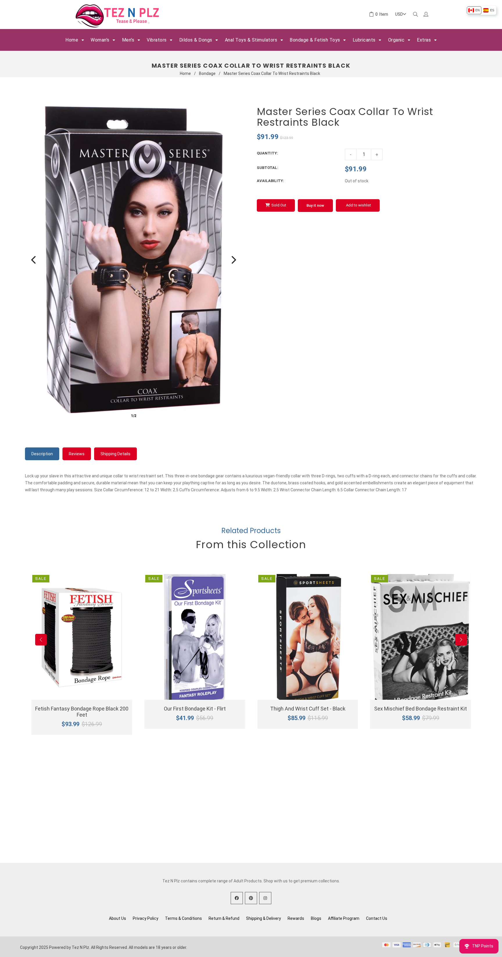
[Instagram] (265, 898)
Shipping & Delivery (263, 918)
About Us (117, 918)
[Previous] (33, 260)
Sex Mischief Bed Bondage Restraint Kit (420, 709)
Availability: (270, 181)
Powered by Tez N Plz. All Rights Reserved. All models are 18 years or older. (118, 947)
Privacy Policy (145, 918)
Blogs (316, 918)
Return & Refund (224, 918)
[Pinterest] (251, 898)
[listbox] (481, 10)
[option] (474, 10)
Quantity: (267, 153)
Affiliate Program (343, 918)
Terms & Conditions (183, 918)
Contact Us (376, 918)
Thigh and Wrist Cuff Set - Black (307, 709)
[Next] (233, 260)
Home (185, 73)
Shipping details (115, 453)
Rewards (296, 918)
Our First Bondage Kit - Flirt (195, 709)
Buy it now (315, 205)
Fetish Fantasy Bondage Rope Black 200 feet (81, 712)
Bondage (207, 73)
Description (42, 453)
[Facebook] (237, 898)
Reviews (77, 453)
